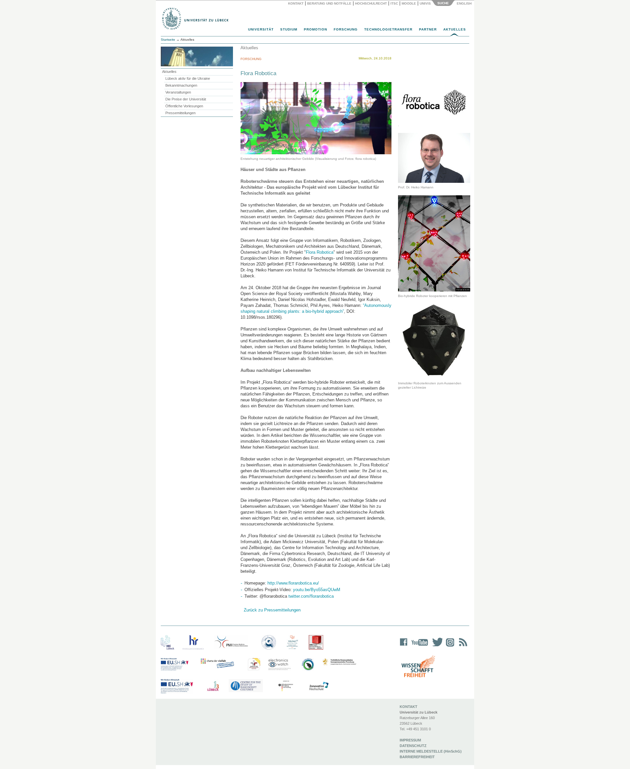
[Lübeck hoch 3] (213, 686)
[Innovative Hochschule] (318, 686)
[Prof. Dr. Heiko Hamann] (434, 157)
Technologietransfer (388, 29)
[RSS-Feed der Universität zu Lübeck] (462, 646)
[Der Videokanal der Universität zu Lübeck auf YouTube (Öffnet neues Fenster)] (418, 646)
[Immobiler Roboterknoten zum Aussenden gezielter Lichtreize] (434, 341)
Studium (288, 29)
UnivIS (425, 3)
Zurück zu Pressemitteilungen (272, 610)
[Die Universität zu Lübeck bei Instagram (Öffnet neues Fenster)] (448, 646)
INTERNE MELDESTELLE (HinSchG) (431, 751)
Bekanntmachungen (181, 85)
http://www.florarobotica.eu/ (293, 583)
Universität (261, 29)
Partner (428, 29)
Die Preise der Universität (185, 99)
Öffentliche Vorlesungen (184, 106)
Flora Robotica (319, 252)
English (464, 3)
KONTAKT (408, 707)
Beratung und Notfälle (329, 3)
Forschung (346, 29)
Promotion (315, 29)
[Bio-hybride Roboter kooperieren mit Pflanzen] (434, 243)
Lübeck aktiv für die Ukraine (187, 78)
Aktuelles (454, 29)
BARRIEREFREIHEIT (417, 757)
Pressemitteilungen (180, 113)
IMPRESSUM (410, 740)
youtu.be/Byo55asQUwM (316, 589)
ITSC (394, 3)
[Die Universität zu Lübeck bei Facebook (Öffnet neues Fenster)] (404, 646)
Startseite (168, 39)
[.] (434, 102)
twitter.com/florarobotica (311, 596)
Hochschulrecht (371, 3)
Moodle (409, 3)
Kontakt (296, 3)
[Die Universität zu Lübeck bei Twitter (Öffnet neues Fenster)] (435, 646)
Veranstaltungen (178, 92)
